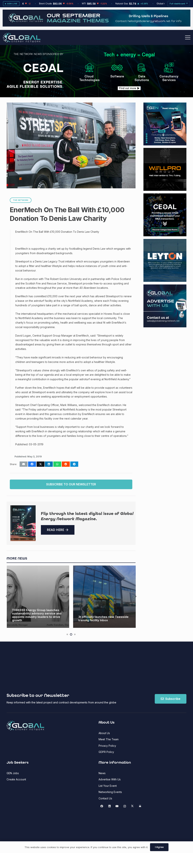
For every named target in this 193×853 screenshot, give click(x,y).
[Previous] (6, 596)
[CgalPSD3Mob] (129, 71)
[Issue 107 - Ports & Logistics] (23, 523)
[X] (132, 806)
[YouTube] (117, 806)
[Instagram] (124, 806)
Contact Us (105, 798)
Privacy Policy (107, 745)
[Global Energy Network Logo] (22, 37)
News (102, 773)
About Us (104, 733)
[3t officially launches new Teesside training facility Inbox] (38, 597)
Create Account (16, 779)
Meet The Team (109, 739)
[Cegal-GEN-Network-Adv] (35, 87)
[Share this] (32, 464)
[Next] (135, 596)
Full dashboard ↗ (179, 3)
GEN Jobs (13, 773)
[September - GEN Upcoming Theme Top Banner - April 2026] (96, 25)
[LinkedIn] (109, 806)
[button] (187, 37)
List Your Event (108, 785)
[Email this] (24, 464)
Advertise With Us (110, 779)
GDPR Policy (106, 751)
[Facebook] (102, 806)
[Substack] (140, 806)
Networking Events (110, 792)
